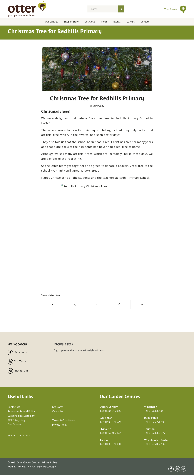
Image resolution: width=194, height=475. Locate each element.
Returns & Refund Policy (21, 411)
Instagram (21, 370)
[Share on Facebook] (52, 304)
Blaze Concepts (48, 466)
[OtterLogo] (27, 9)
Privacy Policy (59, 424)
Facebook (20, 352)
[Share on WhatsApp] (97, 304)
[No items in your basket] (183, 8)
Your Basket (171, 9)
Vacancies (57, 411)
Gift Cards (57, 407)
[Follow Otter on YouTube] (177, 470)
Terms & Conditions (63, 420)
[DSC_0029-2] (97, 69)
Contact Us (14, 407)
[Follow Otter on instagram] (183, 470)
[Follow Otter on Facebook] (171, 470)
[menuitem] (51, 22)
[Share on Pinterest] (119, 304)
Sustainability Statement (21, 415)
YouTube (20, 361)
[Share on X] (75, 304)
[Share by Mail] (141, 304)
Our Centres (15, 424)
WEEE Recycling (16, 420)
